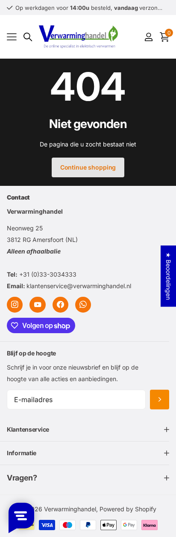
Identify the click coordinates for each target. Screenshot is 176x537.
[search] (27, 37)
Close (88, 430)
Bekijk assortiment (12, 37)
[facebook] (60, 305)
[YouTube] (37, 305)
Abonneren (159, 400)
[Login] (148, 37)
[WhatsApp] (83, 305)
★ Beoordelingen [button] (168, 276)
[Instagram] (15, 305)
